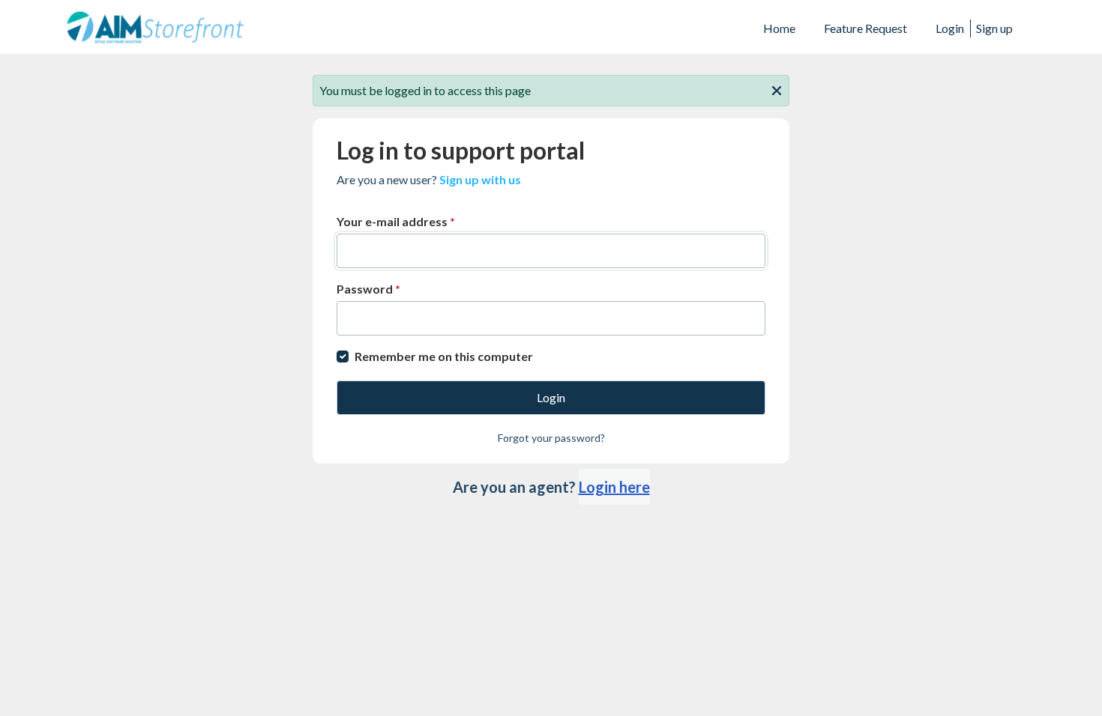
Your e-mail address (396, 221)
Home (779, 28)
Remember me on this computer (444, 356)
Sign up (994, 28)
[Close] (777, 89)
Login (950, 28)
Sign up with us (480, 179)
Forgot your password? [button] (551, 437)
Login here (614, 487)
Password (368, 289)
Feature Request (865, 28)
